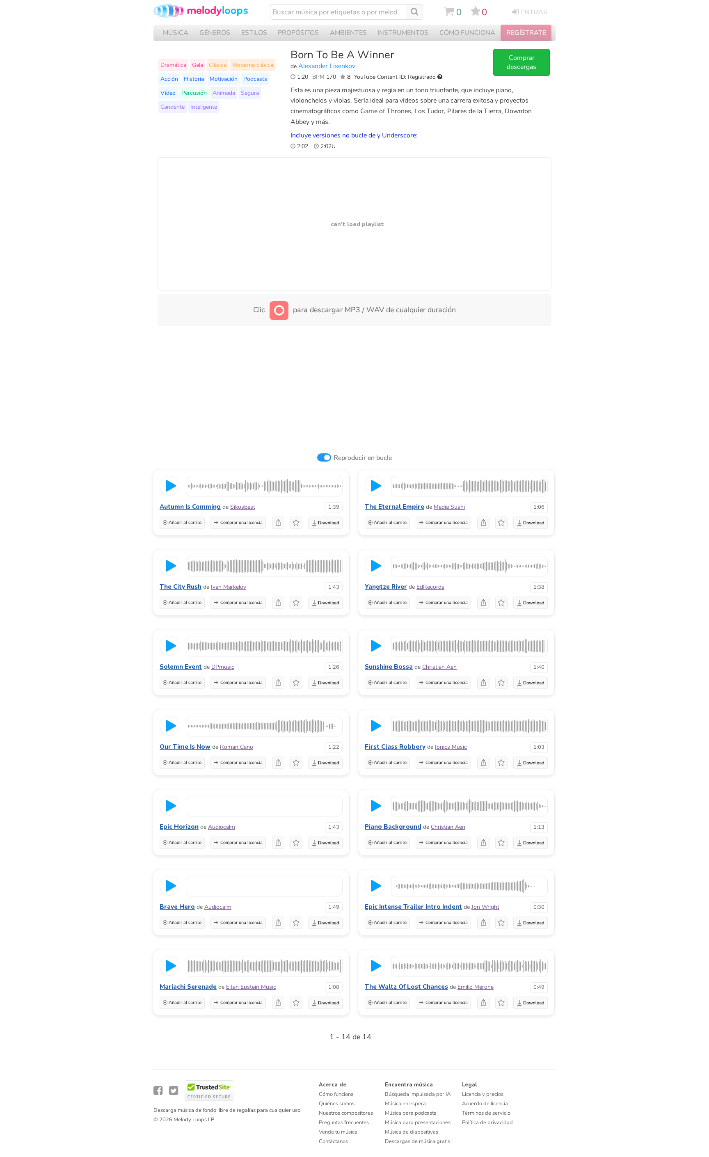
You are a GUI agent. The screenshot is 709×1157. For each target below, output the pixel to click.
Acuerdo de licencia (485, 1103)
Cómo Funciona (467, 32)
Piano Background (393, 827)
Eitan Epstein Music (251, 987)
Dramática (173, 65)
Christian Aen (439, 667)
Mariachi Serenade (188, 987)
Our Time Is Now (185, 747)
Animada (224, 93)
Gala (197, 65)
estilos (254, 32)
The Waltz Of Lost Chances (406, 987)
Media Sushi (449, 507)
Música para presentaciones (418, 1122)
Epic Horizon (179, 827)
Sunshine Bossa (389, 667)
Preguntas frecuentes (344, 1122)
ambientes (348, 32)
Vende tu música (338, 1132)
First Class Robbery (395, 747)
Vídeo (168, 93)
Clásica (217, 65)
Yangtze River (386, 587)
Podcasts (255, 79)
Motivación (224, 79)
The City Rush (180, 587)
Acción (169, 79)
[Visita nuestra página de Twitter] (173, 1091)
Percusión (194, 93)
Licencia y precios (482, 1094)
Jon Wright (485, 907)
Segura (250, 93)
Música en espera (405, 1103)
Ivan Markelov (228, 587)
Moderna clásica (252, 65)
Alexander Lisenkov (326, 66)
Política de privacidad (487, 1122)
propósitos (298, 32)
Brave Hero (177, 907)
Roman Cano (236, 747)
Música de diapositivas (411, 1132)
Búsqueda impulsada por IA (418, 1094)
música (175, 32)
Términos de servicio (486, 1113)
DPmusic (222, 667)
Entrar (534, 12)
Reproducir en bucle (363, 457)
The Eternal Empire (394, 507)
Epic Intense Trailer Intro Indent (413, 907)
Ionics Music (451, 747)
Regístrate (526, 32)
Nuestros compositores (346, 1113)
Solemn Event (181, 667)
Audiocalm (221, 827)
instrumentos (402, 32)
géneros (214, 32)
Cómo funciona (336, 1094)
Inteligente (203, 107)
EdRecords (430, 587)
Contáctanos (333, 1141)
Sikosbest (242, 507)
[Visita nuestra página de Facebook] (157, 1091)
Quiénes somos (336, 1103)
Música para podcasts (410, 1113)
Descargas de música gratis (417, 1141)
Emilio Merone (475, 987)
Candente (172, 107)
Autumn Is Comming (190, 507)
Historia (194, 79)
